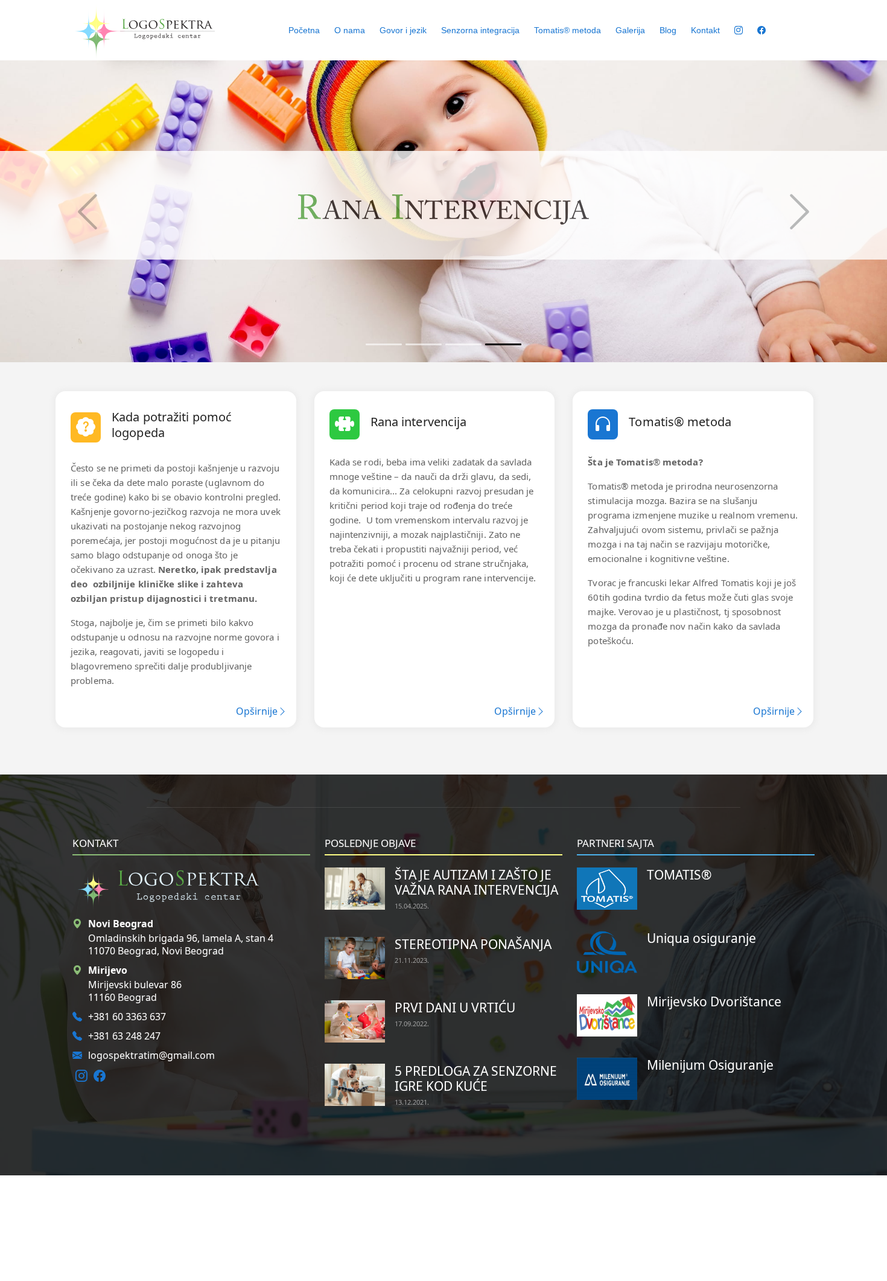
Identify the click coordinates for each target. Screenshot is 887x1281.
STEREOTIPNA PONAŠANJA (473, 944)
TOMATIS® (679, 874)
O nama (349, 30)
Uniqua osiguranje (701, 938)
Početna (304, 30)
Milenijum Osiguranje (710, 1064)
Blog (668, 30)
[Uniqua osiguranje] (607, 950)
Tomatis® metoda (567, 30)
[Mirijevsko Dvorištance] (607, 1014)
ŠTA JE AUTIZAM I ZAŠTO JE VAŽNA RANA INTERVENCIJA (476, 882)
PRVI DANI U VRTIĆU (455, 1007)
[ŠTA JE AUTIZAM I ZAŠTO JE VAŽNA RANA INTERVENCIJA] (355, 887)
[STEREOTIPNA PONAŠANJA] (355, 956)
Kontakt (705, 30)
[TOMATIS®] (607, 887)
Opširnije (257, 711)
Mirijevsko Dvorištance (714, 1001)
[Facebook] (100, 1075)
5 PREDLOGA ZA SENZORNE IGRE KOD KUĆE (476, 1078)
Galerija (630, 30)
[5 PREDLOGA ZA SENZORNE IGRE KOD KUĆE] (355, 1083)
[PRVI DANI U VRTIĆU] (355, 1020)
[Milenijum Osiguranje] (607, 1077)
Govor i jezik (403, 30)
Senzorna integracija (480, 30)
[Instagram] (81, 1075)
